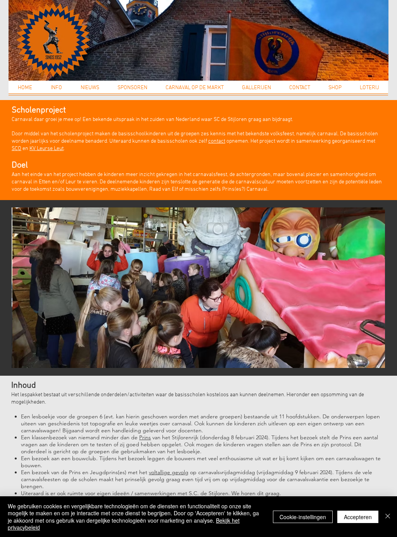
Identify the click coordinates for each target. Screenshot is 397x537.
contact (216, 141)
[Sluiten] (387, 516)
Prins (145, 437)
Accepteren (358, 517)
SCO (16, 148)
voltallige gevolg (168, 472)
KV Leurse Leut (46, 148)
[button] (56, 90)
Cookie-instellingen (303, 517)
